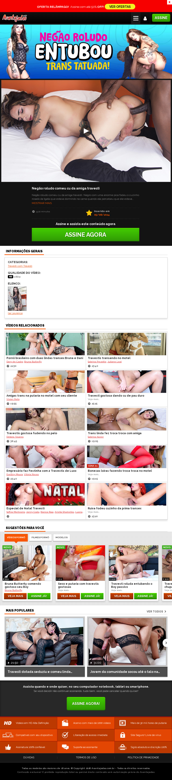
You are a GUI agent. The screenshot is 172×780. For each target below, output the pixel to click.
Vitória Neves (31, 474)
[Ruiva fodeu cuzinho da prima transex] (126, 494)
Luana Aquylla (83, 512)
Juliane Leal (115, 361)
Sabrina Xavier (96, 437)
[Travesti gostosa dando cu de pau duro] (126, 381)
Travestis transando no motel (109, 358)
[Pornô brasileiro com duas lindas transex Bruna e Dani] (45, 344)
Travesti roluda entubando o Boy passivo (131, 585)
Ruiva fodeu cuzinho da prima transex (114, 508)
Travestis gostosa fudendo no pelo (31, 433)
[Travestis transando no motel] (126, 344)
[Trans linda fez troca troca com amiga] (126, 419)
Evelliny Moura (14, 474)
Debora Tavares (15, 437)
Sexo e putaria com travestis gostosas (78, 585)
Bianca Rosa (47, 512)
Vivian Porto (12, 399)
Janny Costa (32, 512)
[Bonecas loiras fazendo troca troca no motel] (126, 457)
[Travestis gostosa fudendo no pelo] (45, 419)
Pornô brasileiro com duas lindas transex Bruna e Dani (44, 358)
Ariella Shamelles (64, 512)
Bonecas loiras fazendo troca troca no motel (120, 470)
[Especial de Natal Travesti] (45, 494)
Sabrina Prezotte (97, 361)
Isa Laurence (15, 313)
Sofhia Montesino (15, 512)
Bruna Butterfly (33, 361)
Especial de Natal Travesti (25, 508)
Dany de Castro (14, 361)
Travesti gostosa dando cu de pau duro (116, 395)
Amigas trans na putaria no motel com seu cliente (41, 395)
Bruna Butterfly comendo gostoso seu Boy (23, 585)
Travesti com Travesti (20, 266)
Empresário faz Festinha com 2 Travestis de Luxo (41, 470)
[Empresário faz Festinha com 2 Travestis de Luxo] (45, 457)
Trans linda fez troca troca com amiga (115, 433)
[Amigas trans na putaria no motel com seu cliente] (45, 381)
